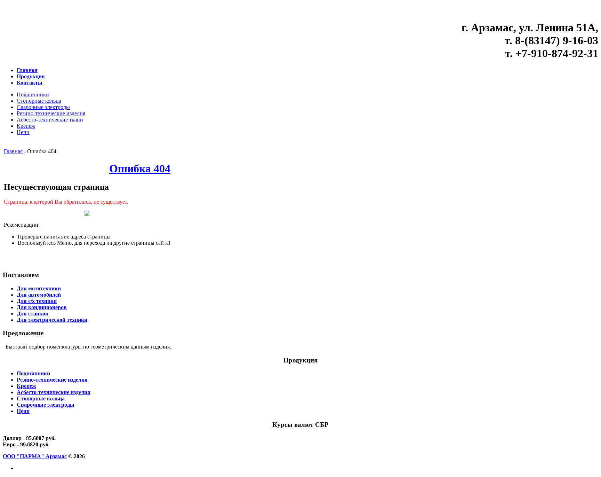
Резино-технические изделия (51, 113)
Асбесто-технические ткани (50, 120)
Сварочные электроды (43, 107)
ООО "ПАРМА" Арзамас (35, 456)
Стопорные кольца (39, 101)
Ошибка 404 (139, 168)
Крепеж (26, 126)
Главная (13, 151)
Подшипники (33, 94)
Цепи (23, 132)
